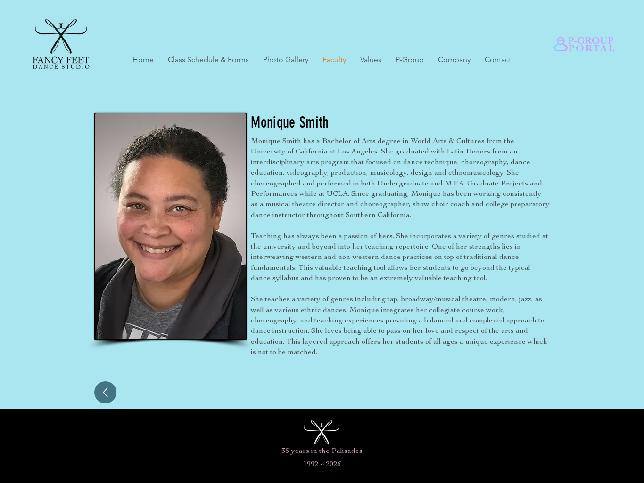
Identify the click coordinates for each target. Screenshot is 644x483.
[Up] (105, 392)
